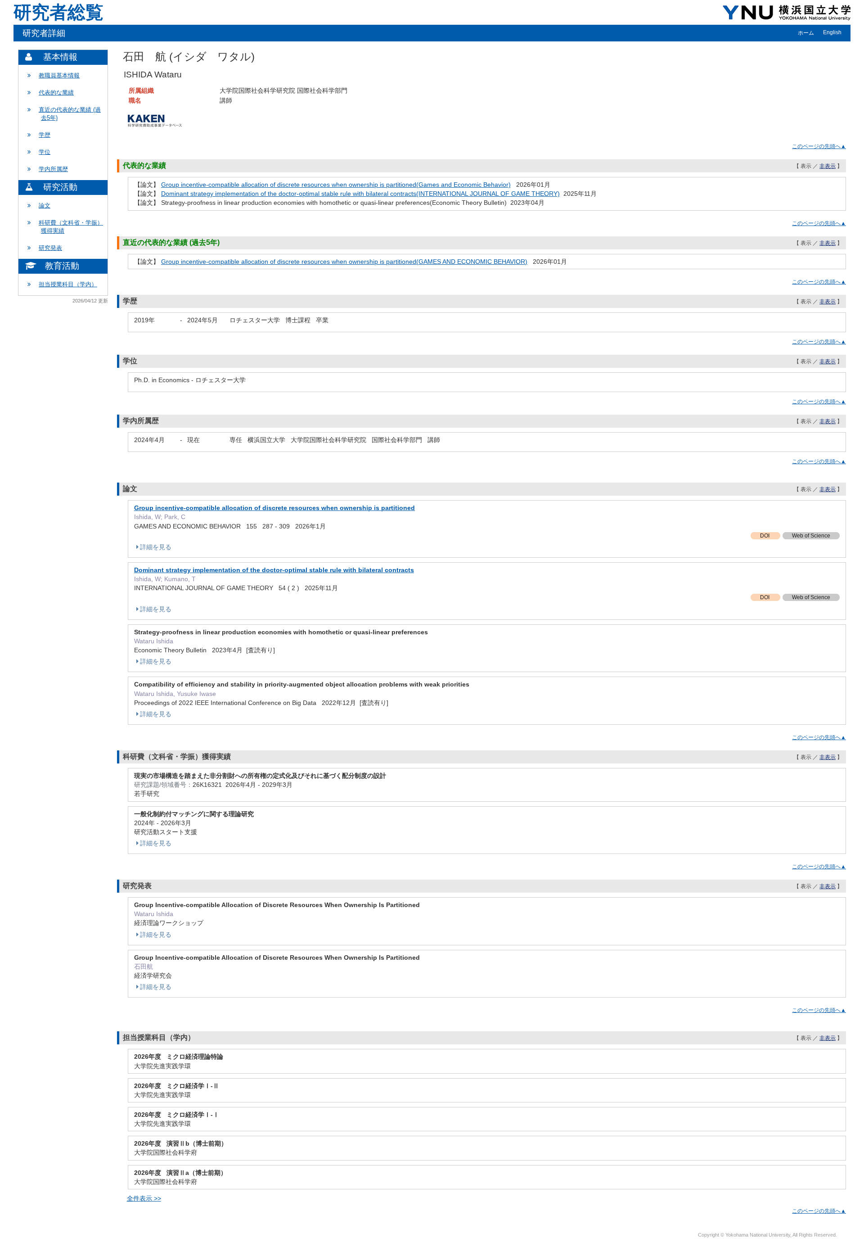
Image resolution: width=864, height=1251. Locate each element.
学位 (44, 152)
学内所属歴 (53, 169)
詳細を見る (155, 547)
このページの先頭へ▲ (819, 146)
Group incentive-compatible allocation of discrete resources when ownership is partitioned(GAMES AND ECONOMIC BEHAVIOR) (344, 261)
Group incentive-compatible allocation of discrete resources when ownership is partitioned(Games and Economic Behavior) (336, 184)
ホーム (806, 33)
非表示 (827, 166)
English (832, 32)
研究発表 (50, 247)
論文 (44, 205)
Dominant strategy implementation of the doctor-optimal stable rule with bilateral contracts (274, 570)
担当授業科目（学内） (68, 284)
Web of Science (811, 536)
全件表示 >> (144, 1198)
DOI (765, 536)
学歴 (44, 134)
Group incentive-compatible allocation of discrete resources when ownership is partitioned (274, 507)
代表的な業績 (56, 92)
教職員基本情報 (59, 75)
